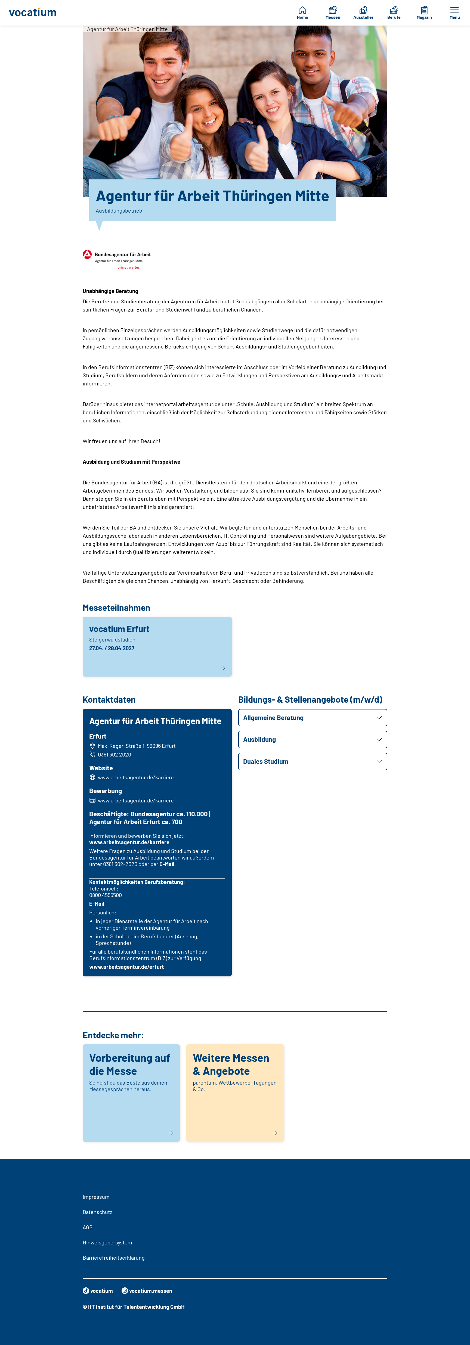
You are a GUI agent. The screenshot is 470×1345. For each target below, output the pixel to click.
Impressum (96, 1196)
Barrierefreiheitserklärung (114, 1257)
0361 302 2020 (114, 754)
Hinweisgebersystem (107, 1242)
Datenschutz (97, 1212)
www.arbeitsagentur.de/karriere (136, 777)
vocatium (101, 1290)
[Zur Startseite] (35, 12)
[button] (313, 717)
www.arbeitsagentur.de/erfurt (126, 966)
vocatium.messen (150, 1290)
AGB (88, 1227)
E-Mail (166, 864)
